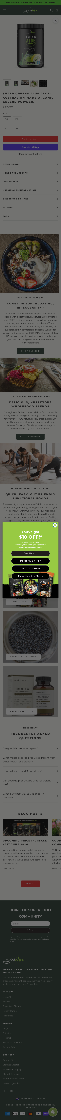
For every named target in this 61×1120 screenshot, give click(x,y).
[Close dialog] (55, 525)
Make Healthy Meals (30, 576)
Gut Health (30, 553)
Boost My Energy (30, 561)
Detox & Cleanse (30, 568)
